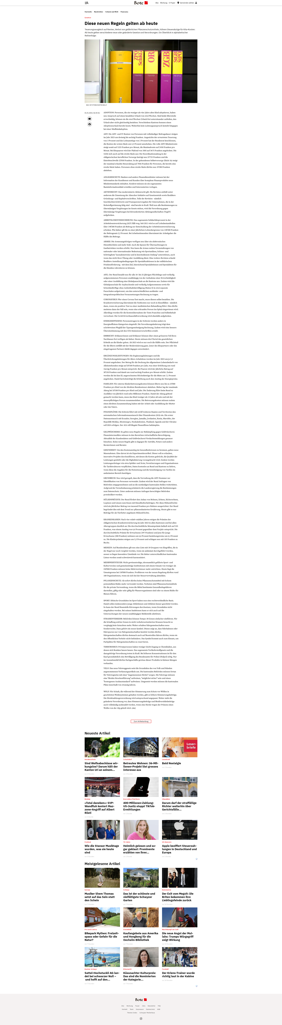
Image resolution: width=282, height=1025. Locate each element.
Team (132, 1009)
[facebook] (95, 125)
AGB (158, 1009)
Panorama (124, 12)
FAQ (159, 1006)
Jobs (143, 1006)
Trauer (137, 1006)
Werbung (163, 3)
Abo (157, 3)
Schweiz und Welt (111, 12)
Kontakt (124, 1009)
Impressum (140, 1009)
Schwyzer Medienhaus (147, 1013)
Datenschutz (150, 1009)
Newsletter (151, 1006)
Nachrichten (98, 12)
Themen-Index (132, 1013)
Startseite (88, 12)
